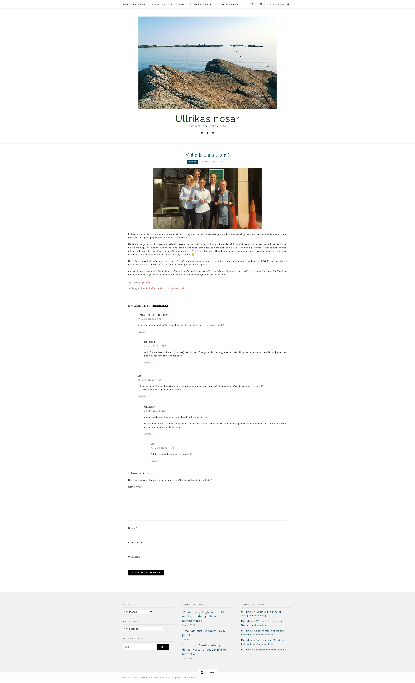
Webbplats (134, 557)
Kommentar (135, 486)
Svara (142, 332)
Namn (132, 528)
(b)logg (193, 162)
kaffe (152, 288)
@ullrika (209, 672)
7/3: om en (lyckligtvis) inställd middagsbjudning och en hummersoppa (203, 616)
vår (183, 288)
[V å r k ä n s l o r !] (207, 198)
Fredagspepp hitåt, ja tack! (270, 649)
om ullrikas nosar (134, 4)
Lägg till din (160, 306)
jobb (145, 288)
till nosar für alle (200, 4)
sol (167, 288)
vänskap (175, 288)
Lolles (160, 288)
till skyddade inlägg (228, 4)
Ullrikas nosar (207, 118)
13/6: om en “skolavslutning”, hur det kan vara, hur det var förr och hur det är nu (205, 649)
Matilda (245, 621)
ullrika (149, 342)
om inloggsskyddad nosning (167, 4)
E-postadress (137, 542)
